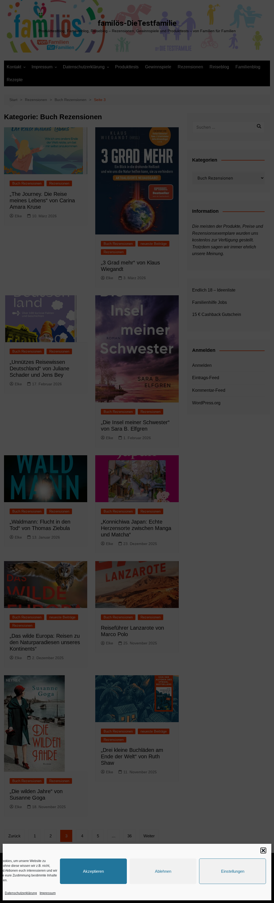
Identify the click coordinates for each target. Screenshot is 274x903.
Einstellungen (232, 871)
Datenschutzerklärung (21, 893)
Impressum (48, 893)
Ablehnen (163, 871)
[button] (263, 850)
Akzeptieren (93, 871)
